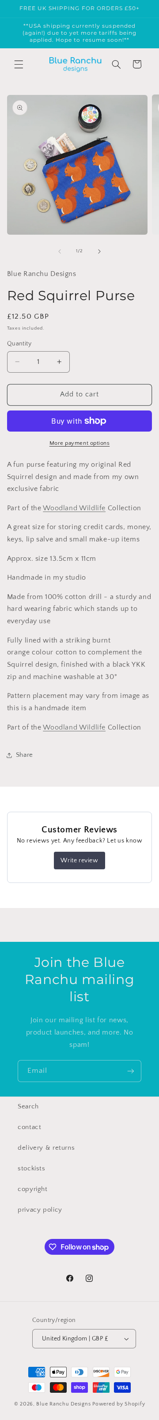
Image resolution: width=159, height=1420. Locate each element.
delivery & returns (46, 1147)
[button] (18, 64)
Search (28, 1106)
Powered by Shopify (118, 1404)
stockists (31, 1168)
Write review (79, 860)
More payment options (79, 443)
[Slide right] (99, 251)
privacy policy (40, 1209)
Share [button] (24, 755)
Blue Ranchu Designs (63, 1404)
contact (29, 1127)
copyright (33, 1189)
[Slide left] (59, 251)
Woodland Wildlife (74, 508)
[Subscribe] (131, 1071)
